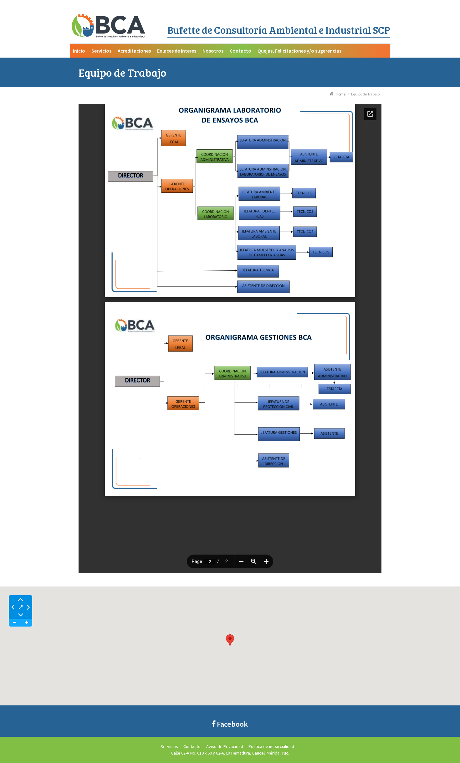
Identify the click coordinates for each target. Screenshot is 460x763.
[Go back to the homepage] (109, 26)
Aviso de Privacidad (224, 746)
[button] (230, 640)
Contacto (192, 746)
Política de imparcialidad (271, 746)
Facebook (231, 724)
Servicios (169, 746)
